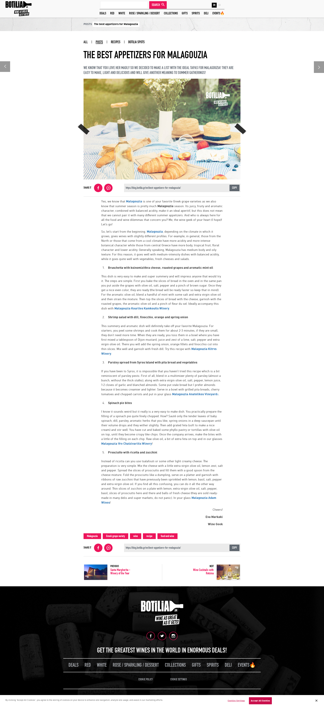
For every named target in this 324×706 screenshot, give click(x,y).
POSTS (99, 42)
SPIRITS (196, 13)
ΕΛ (220, 5)
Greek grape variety (115, 536)
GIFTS (185, 13)
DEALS (103, 13)
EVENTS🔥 (218, 13)
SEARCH (156, 5)
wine (135, 536)
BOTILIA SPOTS (136, 42)
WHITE (121, 13)
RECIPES (115, 42)
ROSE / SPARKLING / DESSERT (144, 13)
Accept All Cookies (260, 700)
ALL (86, 42)
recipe (149, 536)
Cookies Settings (236, 700)
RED (112, 13)
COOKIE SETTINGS (178, 679)
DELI (206, 13)
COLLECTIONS (171, 13)
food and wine (167, 536)
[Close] (316, 700)
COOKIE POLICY (145, 679)
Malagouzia (92, 536)
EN (214, 5)
